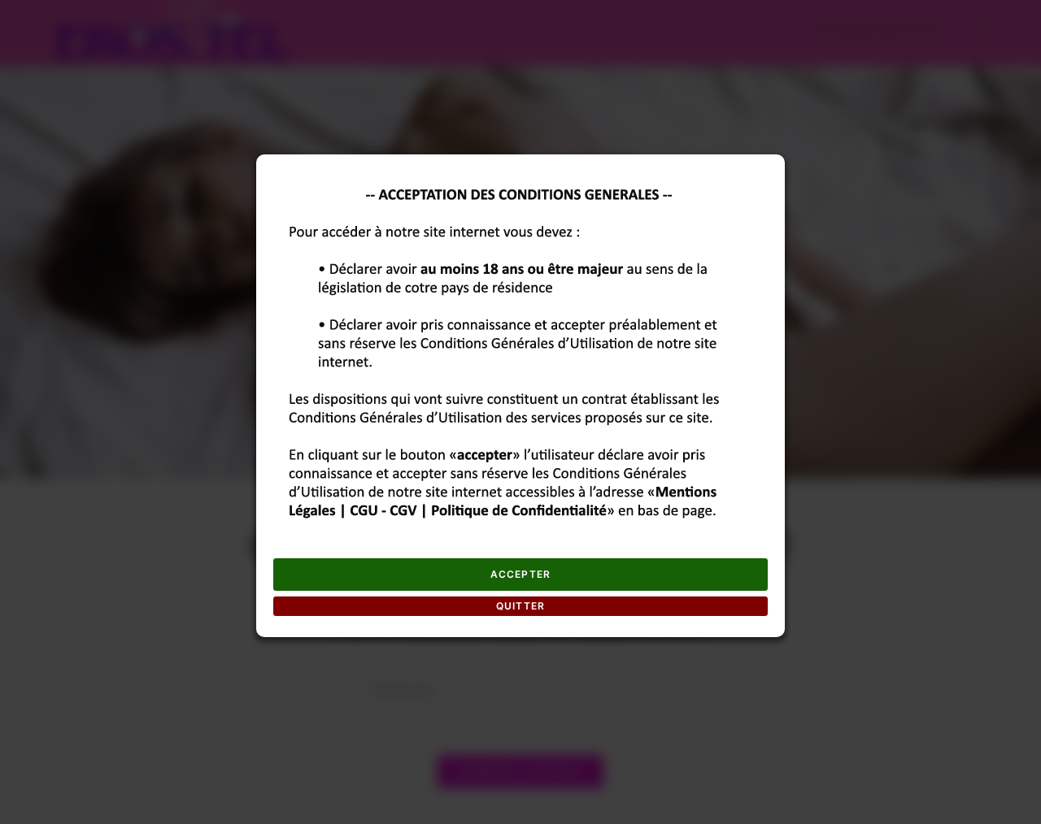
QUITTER (520, 606)
